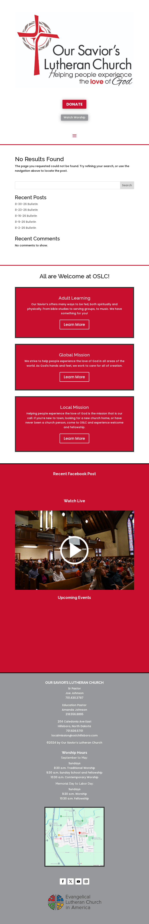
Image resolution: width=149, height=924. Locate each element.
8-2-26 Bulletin (25, 228)
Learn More (74, 324)
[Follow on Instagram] (86, 881)
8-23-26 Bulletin (26, 210)
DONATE (74, 104)
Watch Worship (74, 117)
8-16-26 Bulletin (26, 216)
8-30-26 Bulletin (26, 204)
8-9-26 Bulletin (25, 222)
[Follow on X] (71, 881)
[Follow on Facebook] (63, 881)
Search (127, 185)
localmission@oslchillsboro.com (74, 735)
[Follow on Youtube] (78, 881)
